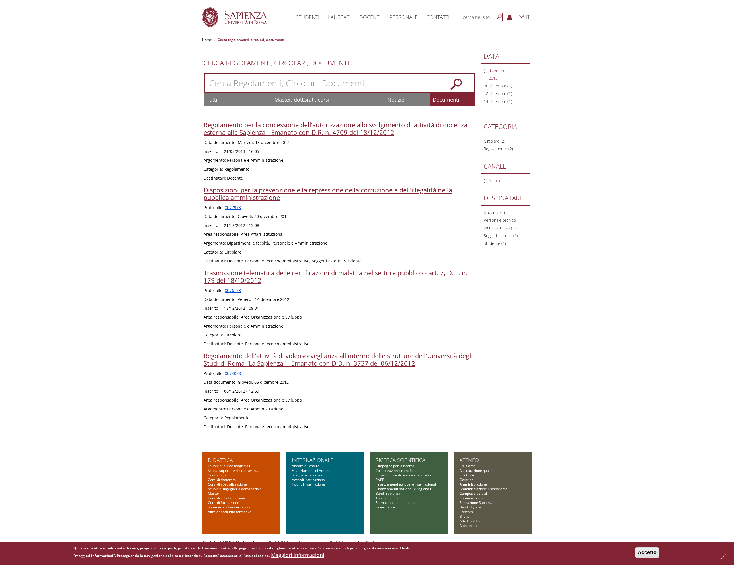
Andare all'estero (305, 465)
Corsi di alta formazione (227, 498)
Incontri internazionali (309, 484)
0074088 (233, 373)
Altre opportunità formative (229, 511)
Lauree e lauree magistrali (229, 465)
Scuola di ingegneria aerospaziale (235, 488)
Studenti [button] (307, 17)
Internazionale (312, 460)
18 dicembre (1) (498, 93)
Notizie (395, 99)
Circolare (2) (494, 141)
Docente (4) (494, 212)
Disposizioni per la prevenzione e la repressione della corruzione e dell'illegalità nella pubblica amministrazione (328, 194)
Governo (466, 479)
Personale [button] (403, 17)
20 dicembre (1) (498, 86)
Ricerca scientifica (400, 460)
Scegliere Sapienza (307, 475)
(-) (486, 70)
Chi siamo (467, 465)
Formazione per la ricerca (396, 502)
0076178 (233, 290)
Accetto (647, 552)
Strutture (467, 475)
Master (213, 493)
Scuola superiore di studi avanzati (234, 470)
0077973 (233, 207)
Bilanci (465, 516)
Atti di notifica (470, 521)
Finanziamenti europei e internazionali (406, 484)
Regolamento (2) (498, 148)
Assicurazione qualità (477, 470)
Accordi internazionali (309, 479)
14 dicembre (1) (498, 101)
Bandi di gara (470, 507)
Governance (385, 507)
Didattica (220, 460)
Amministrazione (473, 484)
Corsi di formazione (223, 502)
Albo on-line (469, 525)
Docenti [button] (370, 17)
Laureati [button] (339, 17)
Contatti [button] (438, 17)
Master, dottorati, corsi (301, 99)
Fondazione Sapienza (476, 502)
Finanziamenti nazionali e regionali (403, 488)
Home (207, 39)
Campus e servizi (473, 493)
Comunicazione (472, 498)
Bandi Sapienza (388, 493)
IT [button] (527, 16)
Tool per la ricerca (390, 498)
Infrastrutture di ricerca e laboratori (404, 475)
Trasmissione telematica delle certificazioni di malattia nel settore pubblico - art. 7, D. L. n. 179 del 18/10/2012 (336, 276)
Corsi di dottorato (222, 479)
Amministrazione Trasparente (483, 488)
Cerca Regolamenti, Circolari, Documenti (276, 62)
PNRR (380, 479)
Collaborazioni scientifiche (396, 470)
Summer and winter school (229, 507)
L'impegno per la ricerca (395, 465)
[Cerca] (499, 17)
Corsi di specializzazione (227, 484)
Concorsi (467, 511)
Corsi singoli (217, 475)
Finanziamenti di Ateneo (311, 470)
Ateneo (469, 460)
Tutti (211, 99)
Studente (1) (495, 243)
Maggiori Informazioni (297, 555)
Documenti (446, 99)
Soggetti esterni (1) (501, 235)
